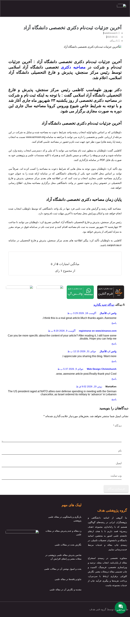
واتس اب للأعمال (108, 313)
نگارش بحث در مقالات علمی (68, 544)
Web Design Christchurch (101, 369)
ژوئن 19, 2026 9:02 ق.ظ (89, 386)
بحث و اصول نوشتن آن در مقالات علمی (62, 569)
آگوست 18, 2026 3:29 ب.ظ (81, 313)
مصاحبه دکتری (73, 67)
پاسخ (114, 323)
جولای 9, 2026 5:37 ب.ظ (70, 369)
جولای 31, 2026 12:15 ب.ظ (82, 351)
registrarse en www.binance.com (97, 330)
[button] (62, 8)
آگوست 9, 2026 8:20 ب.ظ (61, 330)
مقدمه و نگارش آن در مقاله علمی (65, 589)
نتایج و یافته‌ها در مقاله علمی (68, 579)
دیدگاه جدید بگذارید (103, 304)
